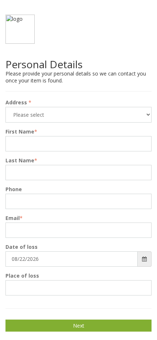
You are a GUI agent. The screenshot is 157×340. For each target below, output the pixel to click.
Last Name (21, 160)
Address (18, 102)
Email (14, 218)
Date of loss (21, 246)
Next (78, 325)
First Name (21, 131)
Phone (13, 189)
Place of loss (22, 275)
